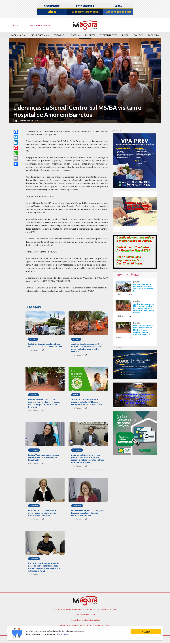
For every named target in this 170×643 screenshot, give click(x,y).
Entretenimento (108, 35)
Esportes (90, 35)
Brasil (125, 35)
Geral (75, 395)
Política (138, 35)
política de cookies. (62, 634)
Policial (33, 395)
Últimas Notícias (40, 35)
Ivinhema (34, 450)
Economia (153, 35)
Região (33, 339)
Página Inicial (18, 35)
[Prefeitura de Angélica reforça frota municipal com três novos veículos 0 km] (45, 323)
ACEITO (146, 631)
